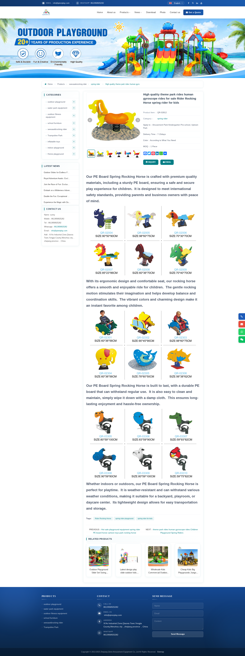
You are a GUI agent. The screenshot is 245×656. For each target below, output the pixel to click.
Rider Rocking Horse (103, 519)
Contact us (175, 12)
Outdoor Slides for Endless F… (56, 172)
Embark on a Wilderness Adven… (57, 190)
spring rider (95, 84)
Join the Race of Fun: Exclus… (57, 184)
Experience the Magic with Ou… (57, 202)
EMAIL (168, 162)
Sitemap (160, 652)
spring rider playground (124, 519)
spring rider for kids (145, 519)
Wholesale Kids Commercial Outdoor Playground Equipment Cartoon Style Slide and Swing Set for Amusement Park (158, 571)
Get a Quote (195, 12)
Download (151, 12)
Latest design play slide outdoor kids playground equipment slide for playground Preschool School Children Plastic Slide (128, 571)
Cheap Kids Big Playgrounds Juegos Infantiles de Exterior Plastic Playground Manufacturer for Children (187, 571)
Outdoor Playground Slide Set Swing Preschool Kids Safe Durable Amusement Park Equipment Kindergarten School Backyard (98, 571)
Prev (90, 120)
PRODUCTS (49, 596)
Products (124, 12)
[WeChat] (241, 339)
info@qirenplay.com (59, 231)
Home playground (56, 154)
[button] (129, 12)
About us (111, 12)
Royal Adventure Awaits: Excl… (57, 178)
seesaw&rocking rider (78, 84)
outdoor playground (56, 102)
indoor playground (56, 148)
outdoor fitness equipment (53, 115)
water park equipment (57, 108)
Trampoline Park (55, 135)
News (137, 12)
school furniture (55, 123)
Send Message (178, 634)
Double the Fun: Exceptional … (56, 196)
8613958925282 (60, 227)
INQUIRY (152, 162)
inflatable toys (54, 141)
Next (138, 120)
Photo (163, 12)
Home (100, 12)
